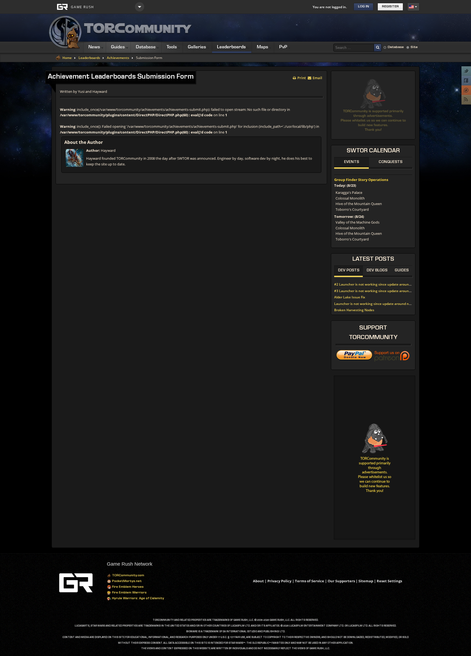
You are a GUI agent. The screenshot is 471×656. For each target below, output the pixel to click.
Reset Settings (389, 580)
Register (390, 6)
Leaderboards (89, 58)
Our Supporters (341, 580)
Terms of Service (309, 580)
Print (301, 77)
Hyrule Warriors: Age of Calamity (137, 598)
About (258, 580)
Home (67, 58)
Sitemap (365, 580)
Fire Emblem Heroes (127, 587)
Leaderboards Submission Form (121, 77)
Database (396, 47)
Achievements (118, 58)
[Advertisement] (320, 28)
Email (317, 77)
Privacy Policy (279, 580)
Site (414, 47)
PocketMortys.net (126, 581)
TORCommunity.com (127, 575)
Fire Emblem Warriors (129, 593)
